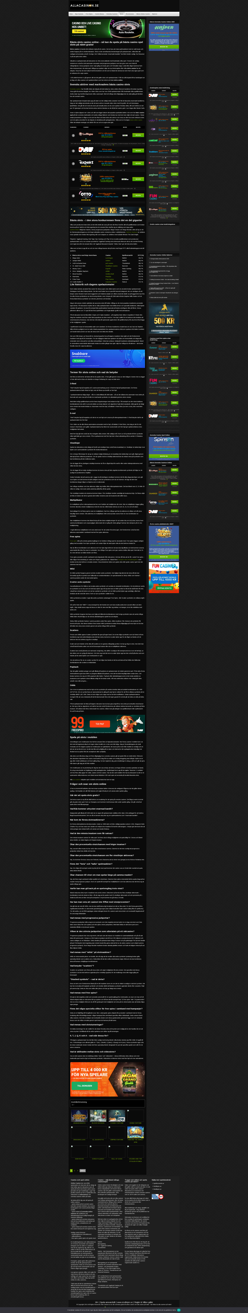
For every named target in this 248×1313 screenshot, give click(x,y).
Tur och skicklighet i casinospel (159, 262)
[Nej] (246, 1310)
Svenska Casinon (111, 14)
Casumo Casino (111, 282)
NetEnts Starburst (131, 232)
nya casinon (77, 779)
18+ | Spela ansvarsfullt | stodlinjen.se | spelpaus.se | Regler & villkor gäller (164, 203)
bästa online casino (136, 120)
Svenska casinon (75, 89)
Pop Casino (110, 279)
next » (83, 1170)
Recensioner (130, 14)
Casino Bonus (99, 14)
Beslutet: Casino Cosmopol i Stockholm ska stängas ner (163, 293)
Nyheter (154, 14)
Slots (121, 14)
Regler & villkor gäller (173, 134)
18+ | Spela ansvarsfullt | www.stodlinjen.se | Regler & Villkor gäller (164, 146)
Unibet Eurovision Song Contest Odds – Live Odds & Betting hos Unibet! (163, 284)
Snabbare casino (112, 266)
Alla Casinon (105, 1304)
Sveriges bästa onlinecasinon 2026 (160, 258)
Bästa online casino (143, 14)
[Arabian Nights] (79, 1121)
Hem (71, 14)
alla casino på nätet (143, 1304)
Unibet (108, 260)
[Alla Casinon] (84, 9)
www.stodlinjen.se (125, 1302)
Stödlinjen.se (157, 1186)
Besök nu (164, 47)
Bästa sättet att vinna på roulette (159, 297)
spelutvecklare (74, 229)
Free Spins (89, 14)
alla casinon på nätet (164, 1304)
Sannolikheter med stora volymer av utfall (161, 275)
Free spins (73, 541)
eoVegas (109, 258)
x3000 (107, 271)
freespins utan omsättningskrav (128, 559)
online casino (130, 1304)
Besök (138, 135)
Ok (179, 1310)
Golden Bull (110, 274)
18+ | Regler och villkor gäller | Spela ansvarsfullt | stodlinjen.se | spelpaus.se (164, 459)
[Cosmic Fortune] (117, 1121)
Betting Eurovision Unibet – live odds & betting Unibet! (165, 279)
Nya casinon (79, 14)
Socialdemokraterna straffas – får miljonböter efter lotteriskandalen (163, 267)
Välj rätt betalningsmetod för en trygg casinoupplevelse (159, 271)
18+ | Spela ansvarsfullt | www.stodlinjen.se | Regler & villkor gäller (107, 157)
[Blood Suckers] (98, 1121)
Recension (174, 97)
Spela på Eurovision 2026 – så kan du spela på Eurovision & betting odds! (162, 288)
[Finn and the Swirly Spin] (135, 1138)
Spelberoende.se (158, 1183)
